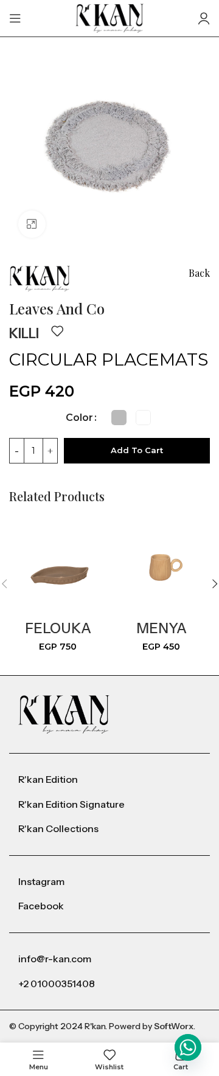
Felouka (58, 628)
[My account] (204, 18)
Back (199, 272)
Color (79, 417)
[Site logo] (109, 17)
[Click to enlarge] (32, 224)
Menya (161, 628)
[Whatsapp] (188, 1047)
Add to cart (137, 450)
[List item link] (109, 780)
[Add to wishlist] (57, 331)
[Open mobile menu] (15, 18)
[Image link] (63, 714)
